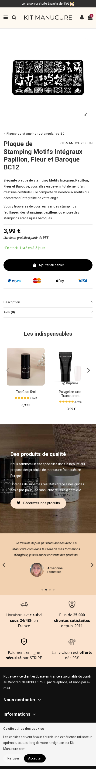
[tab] (48, 303)
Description (11, 302)
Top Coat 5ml (26, 392)
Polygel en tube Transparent (70, 394)
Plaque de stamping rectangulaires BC (36, 133)
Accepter (35, 758)
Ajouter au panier (51, 265)
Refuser (13, 758)
